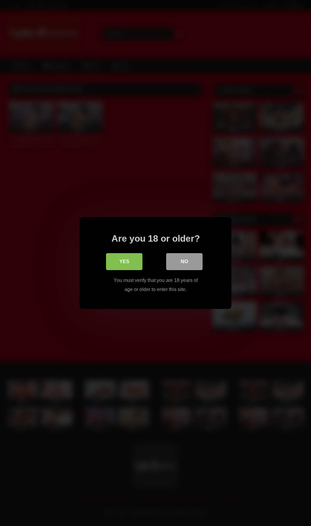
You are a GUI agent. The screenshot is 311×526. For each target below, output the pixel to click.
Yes (124, 261)
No (184, 261)
